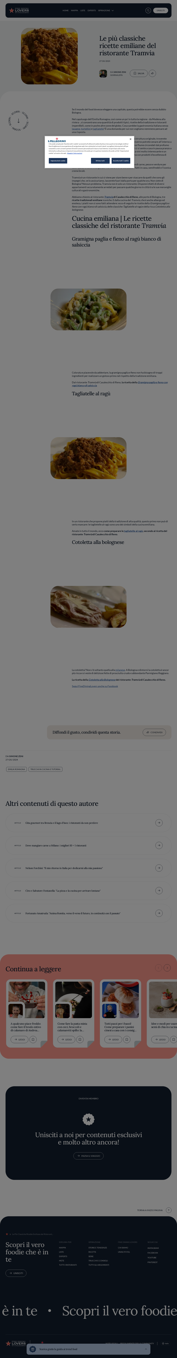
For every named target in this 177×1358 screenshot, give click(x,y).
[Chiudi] (130, 139)
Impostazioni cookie (58, 161)
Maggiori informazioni (74, 153)
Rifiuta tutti (100, 161)
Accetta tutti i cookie (121, 161)
